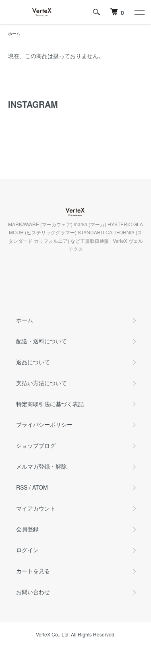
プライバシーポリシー (44, 424)
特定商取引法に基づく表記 (50, 404)
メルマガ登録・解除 (41, 466)
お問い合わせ (33, 592)
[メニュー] (139, 12)
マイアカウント (36, 508)
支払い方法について (41, 383)
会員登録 (27, 529)
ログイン (27, 550)
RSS (21, 487)
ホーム (14, 33)
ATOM (40, 487)
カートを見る (33, 571)
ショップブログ (36, 445)
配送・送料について (41, 341)
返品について (33, 362)
